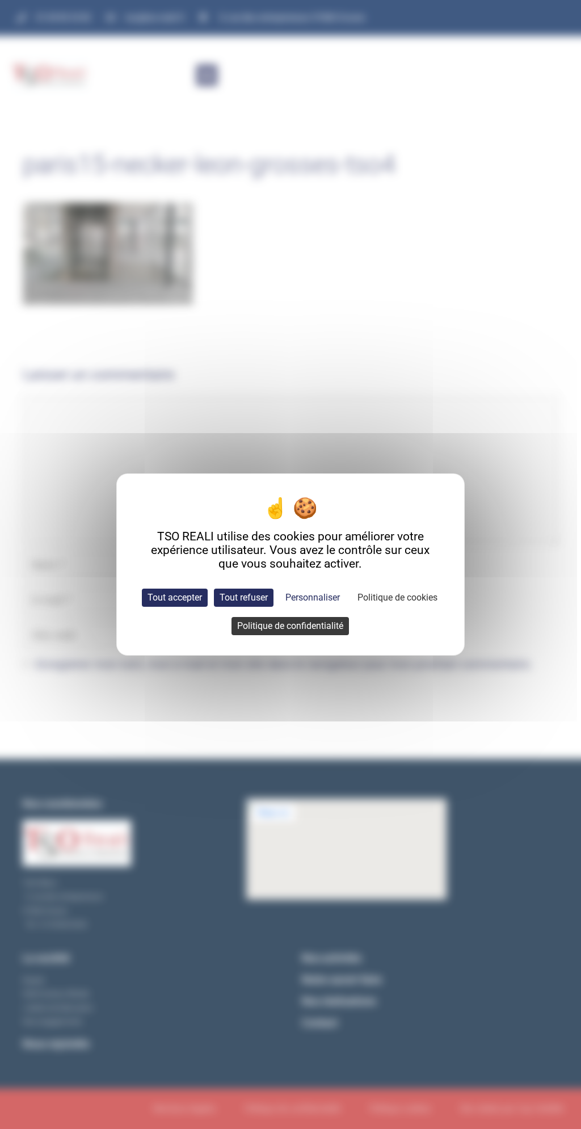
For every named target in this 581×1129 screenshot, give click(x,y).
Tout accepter (175, 597)
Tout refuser (244, 597)
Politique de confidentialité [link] (290, 625)
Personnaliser (312, 597)
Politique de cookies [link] (397, 597)
